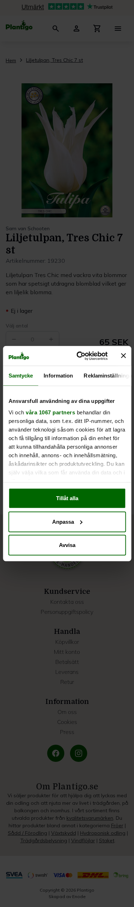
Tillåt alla (67, 498)
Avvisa (67, 545)
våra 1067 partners (50, 412)
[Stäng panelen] (123, 355)
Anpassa (63, 521)
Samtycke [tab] (20, 376)
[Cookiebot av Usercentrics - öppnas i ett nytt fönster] (80, 355)
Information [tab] (58, 376)
